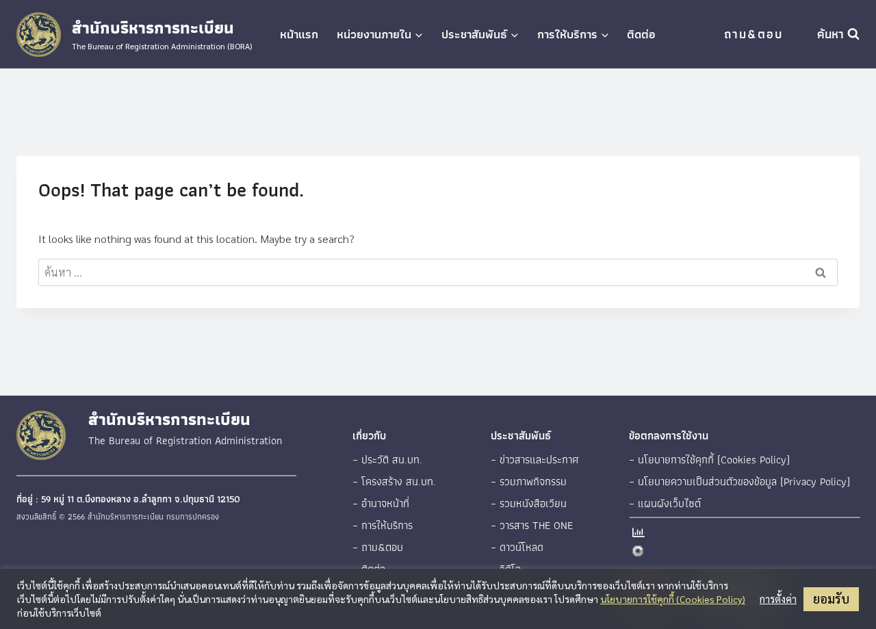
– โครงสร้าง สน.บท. (394, 481)
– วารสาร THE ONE (532, 525)
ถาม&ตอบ (753, 34)
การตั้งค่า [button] (778, 599)
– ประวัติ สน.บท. (387, 459)
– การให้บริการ (382, 525)
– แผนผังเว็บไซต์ (665, 503)
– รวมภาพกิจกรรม (529, 481)
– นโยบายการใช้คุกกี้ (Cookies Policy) (709, 459)
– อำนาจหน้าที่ (380, 503)
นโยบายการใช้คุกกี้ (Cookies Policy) (672, 599)
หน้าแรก (299, 34)
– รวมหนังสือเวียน (529, 503)
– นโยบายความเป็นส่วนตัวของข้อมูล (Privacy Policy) (739, 481)
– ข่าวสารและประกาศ (535, 459)
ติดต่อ (641, 34)
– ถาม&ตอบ (377, 547)
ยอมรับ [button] (831, 598)
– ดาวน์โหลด (517, 547)
